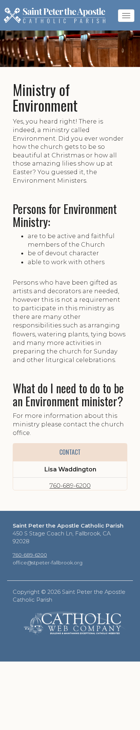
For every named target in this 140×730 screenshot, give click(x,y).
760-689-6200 (70, 485)
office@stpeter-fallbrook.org (48, 563)
